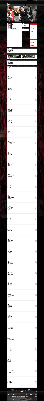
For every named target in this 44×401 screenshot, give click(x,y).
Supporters (27, 4)
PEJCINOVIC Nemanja (32, 28)
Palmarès (13, 394)
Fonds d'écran (31, 398)
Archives (8, 394)
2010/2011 (20, 4)
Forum (35, 4)
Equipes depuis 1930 (23, 396)
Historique (23, 4)
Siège (12, 397)
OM (14, 390)
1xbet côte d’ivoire (23, 390)
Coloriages (19, 390)
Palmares (22, 394)
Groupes (26, 394)
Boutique (23, 0)
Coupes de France (22, 398)
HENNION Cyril (32, 38)
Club (15, 4)
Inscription (36, 394)
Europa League (18, 398)
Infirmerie (8, 397)
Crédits (11, 391)
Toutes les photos (9, 58)
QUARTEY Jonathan (32, 30)
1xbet (20, 390)
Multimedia (31, 4)
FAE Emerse (32, 35)
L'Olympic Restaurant (21, 389)
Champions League (18, 397)
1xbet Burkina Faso (27, 390)
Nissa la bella (27, 396)
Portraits (31, 397)
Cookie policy (12, 391)
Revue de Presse (31, 396)
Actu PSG (16, 390)
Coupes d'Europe (22, 397)
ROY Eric (31, 46)
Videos (17, 396)
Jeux (26, 397)
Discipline (8, 398)
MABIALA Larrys (32, 32)
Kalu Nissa (30, 389)
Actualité (12, 4)
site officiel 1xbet (30, 390)
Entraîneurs (10, 21)
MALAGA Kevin (32, 31)
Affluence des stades (14, 396)
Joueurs (13, 398)
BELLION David (32, 41)
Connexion (36, 0)
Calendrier (8, 396)
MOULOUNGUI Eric (32, 42)
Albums (35, 397)
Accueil (7, 21)
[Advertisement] (28, 2)
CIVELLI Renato (32, 27)
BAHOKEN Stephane (32, 45)
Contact (14, 391)
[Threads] (26, 0)
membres (36, 396)
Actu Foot (13, 390)
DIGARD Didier (32, 34)
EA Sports (12, 389)
